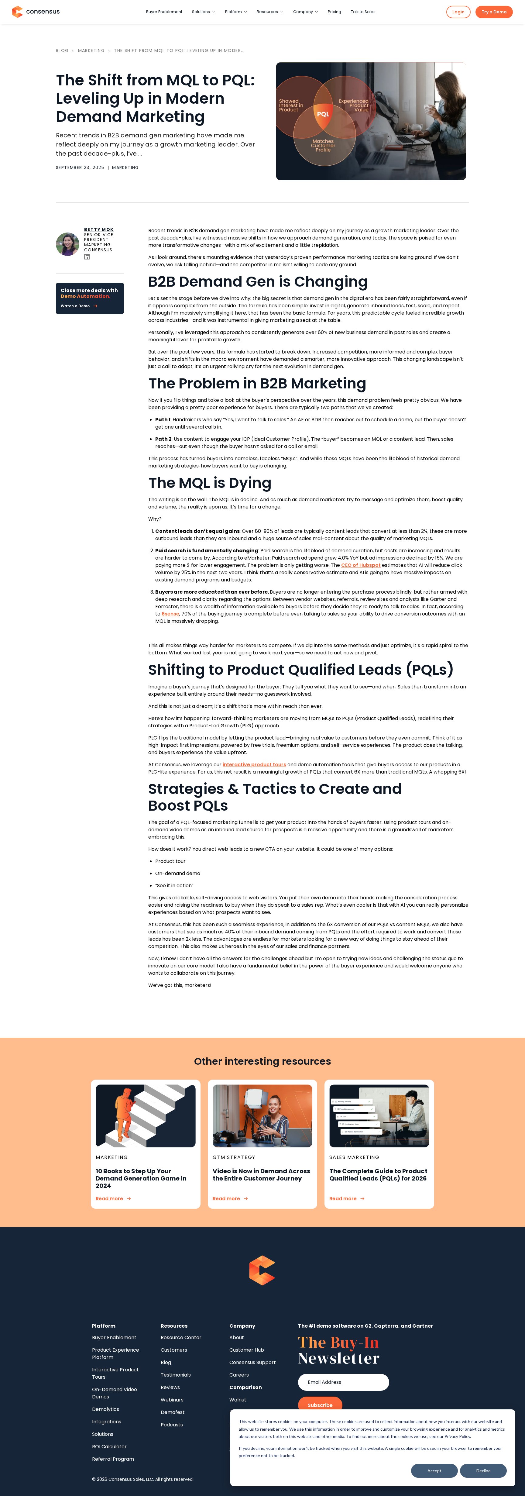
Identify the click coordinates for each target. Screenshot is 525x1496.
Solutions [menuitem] (102, 1434)
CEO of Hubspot (361, 565)
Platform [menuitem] (103, 1325)
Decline (483, 1470)
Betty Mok (99, 229)
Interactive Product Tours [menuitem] (115, 1373)
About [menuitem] (236, 1337)
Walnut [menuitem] (237, 1399)
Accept (434, 1470)
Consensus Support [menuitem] (252, 1362)
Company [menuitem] (242, 1325)
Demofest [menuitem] (173, 1412)
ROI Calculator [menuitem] (109, 1446)
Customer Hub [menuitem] (246, 1349)
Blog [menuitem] (166, 1362)
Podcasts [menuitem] (172, 1424)
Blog (62, 50)
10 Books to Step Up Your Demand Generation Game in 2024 (141, 1178)
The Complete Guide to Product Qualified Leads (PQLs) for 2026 (378, 1175)
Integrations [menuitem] (106, 1421)
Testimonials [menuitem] (176, 1374)
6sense (170, 613)
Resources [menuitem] (174, 1325)
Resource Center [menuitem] (181, 1337)
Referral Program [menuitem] (113, 1459)
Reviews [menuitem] (170, 1387)
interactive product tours (254, 764)
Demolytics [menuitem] (105, 1409)
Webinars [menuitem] (172, 1399)
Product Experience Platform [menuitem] (115, 1353)
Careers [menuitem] (239, 1374)
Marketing (91, 50)
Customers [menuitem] (174, 1349)
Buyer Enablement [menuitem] (114, 1337)
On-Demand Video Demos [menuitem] (114, 1393)
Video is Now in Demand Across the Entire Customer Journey (261, 1175)
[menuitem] (245, 1387)
